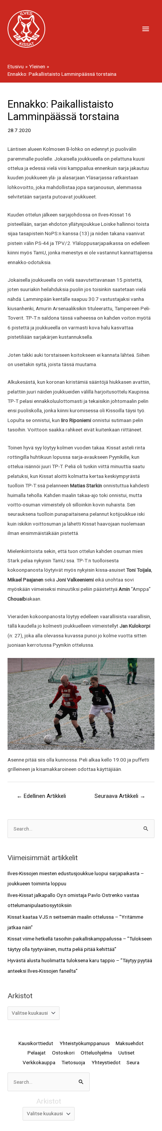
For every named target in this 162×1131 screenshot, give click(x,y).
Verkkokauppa (39, 1062)
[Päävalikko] (145, 29)
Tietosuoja (73, 1062)
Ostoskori (63, 1053)
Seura (133, 1062)
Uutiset (126, 1053)
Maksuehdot (130, 1043)
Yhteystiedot (106, 1062)
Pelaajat (37, 1053)
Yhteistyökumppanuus (85, 1043)
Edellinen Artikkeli (41, 796)
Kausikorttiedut (35, 1043)
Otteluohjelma (96, 1053)
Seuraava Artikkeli (120, 796)
